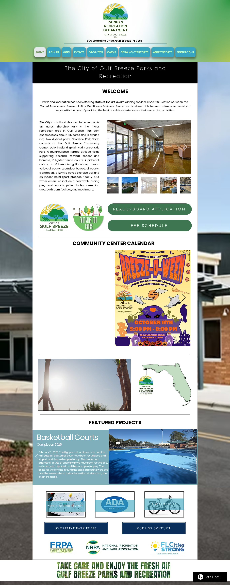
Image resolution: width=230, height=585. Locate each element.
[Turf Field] (111, 489)
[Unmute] (48, 406)
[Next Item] (185, 147)
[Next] (184, 298)
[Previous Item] (113, 147)
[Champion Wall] (115, 489)
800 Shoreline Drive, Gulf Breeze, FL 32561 (115, 41)
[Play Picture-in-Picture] (120, 406)
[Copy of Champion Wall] (118, 489)
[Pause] (42, 406)
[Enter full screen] (126, 406)
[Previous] (122, 298)
